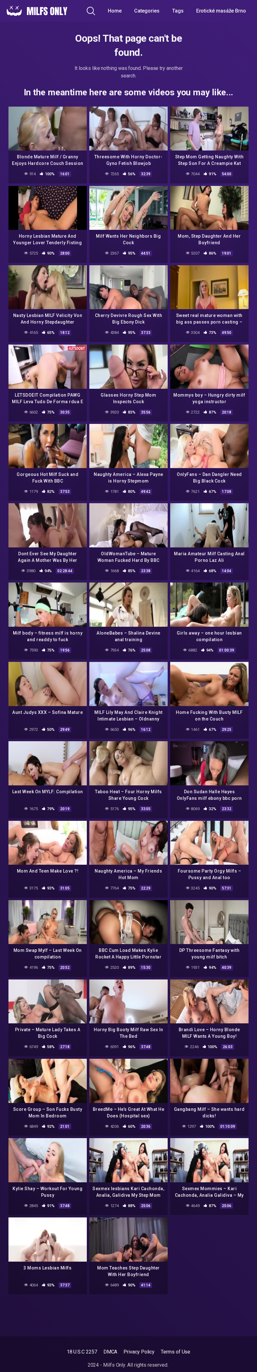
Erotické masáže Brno (221, 11)
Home (115, 11)
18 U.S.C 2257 (82, 1352)
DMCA (110, 1352)
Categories (147, 11)
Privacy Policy (139, 1352)
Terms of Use (175, 1352)
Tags (178, 11)
